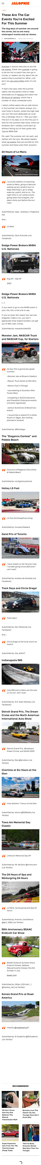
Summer (5, 66)
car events (6, 69)
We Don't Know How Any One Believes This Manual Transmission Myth (9, 1115)
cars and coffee (17, 81)
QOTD (4, 10)
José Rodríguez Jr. (10, 38)
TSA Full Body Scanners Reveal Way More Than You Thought (31, 1147)
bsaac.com (12, 975)
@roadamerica (20, 1027)
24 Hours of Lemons (11, 97)
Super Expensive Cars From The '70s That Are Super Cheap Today (10, 1146)
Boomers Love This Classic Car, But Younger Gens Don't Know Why (31, 1113)
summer (25, 69)
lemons (20, 95)
